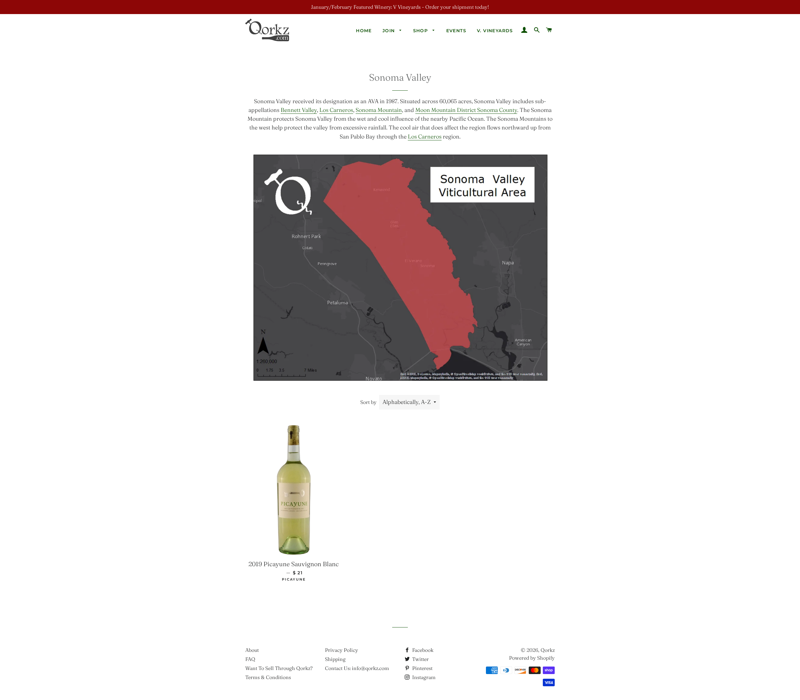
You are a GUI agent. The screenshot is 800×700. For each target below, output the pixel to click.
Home (364, 30)
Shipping (335, 659)
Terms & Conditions (268, 677)
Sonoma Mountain (379, 109)
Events (456, 30)
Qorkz (548, 650)
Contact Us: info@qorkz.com (357, 668)
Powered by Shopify (532, 658)
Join (389, 30)
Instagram (423, 677)
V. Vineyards (495, 30)
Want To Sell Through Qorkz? (278, 668)
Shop (421, 30)
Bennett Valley (299, 109)
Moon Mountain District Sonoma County (466, 109)
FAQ (250, 659)
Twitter (420, 659)
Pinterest (421, 668)
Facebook (422, 650)
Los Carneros (336, 109)
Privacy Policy (341, 650)
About (252, 650)
